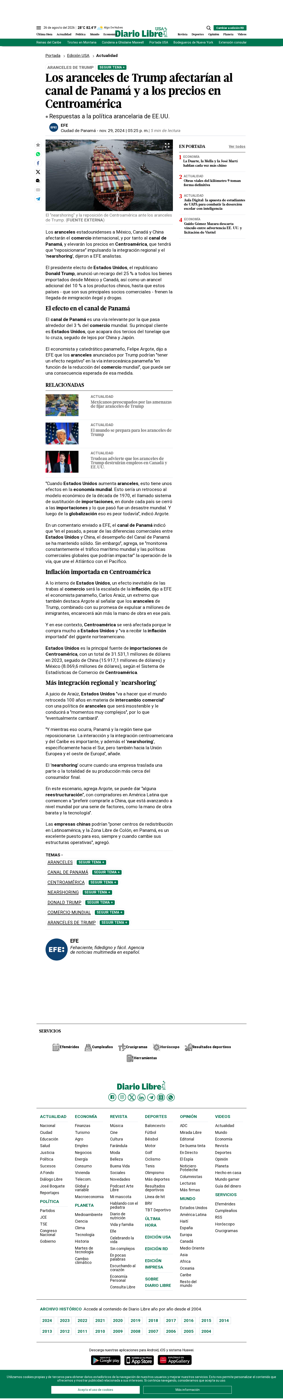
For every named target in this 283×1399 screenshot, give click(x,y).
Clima (80, 1228)
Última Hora (44, 34)
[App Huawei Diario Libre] (175, 1360)
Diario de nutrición (117, 1216)
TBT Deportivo (158, 1210)
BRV (148, 1203)
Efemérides (225, 1204)
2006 (171, 1331)
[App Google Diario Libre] (105, 1360)
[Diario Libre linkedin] (141, 1097)
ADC (183, 1125)
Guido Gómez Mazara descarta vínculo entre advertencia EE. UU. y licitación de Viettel (213, 228)
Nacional (47, 1125)
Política (81, 34)
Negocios (83, 1152)
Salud (45, 1146)
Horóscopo (225, 1224)
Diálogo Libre (51, 1179)
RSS (218, 1217)
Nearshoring (63, 892)
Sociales (117, 1173)
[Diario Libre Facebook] (112, 1097)
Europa (186, 1235)
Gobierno (48, 1241)
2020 (118, 1320)
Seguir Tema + (112, 67)
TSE (43, 1224)
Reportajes (49, 1193)
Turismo (82, 1132)
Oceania (187, 1268)
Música (116, 1125)
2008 (135, 1331)
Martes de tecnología (84, 1250)
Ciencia (81, 1221)
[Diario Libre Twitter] (132, 1097)
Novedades (120, 1179)
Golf (148, 1152)
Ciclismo (152, 1159)
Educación (49, 1139)
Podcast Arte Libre (122, 1188)
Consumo (83, 1166)
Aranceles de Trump (72, 922)
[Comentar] (38, 181)
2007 (153, 1331)
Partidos (47, 1210)
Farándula (118, 1146)
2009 (118, 1331)
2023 (65, 1320)
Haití (184, 1221)
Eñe (113, 1231)
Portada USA (158, 42)
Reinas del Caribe (48, 42)
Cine (114, 1132)
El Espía (186, 1159)
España (186, 1228)
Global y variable (82, 1188)
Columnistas (191, 1176)
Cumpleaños (226, 1210)
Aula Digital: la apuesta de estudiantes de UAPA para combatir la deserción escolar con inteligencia (214, 205)
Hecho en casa (228, 1173)
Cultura (116, 1139)
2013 (47, 1331)
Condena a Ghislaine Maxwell (123, 42)
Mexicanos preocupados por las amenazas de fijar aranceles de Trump (131, 404)
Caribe (185, 1275)
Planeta (228, 34)
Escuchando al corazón (123, 1268)
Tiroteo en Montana (81, 42)
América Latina (193, 1214)
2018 (153, 1320)
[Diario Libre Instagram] (122, 1097)
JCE (43, 1217)
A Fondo (47, 1173)
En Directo (189, 1152)
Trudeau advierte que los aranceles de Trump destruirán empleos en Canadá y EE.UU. (129, 463)
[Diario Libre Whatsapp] (171, 1097)
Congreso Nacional (48, 1233)
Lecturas (188, 1183)
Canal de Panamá (68, 872)
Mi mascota (120, 1197)
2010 (100, 1331)
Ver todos (237, 146)
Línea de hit (155, 1197)
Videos (242, 34)
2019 (135, 1320)
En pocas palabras (118, 1257)
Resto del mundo (188, 1284)
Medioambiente (89, 1214)
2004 (206, 1331)
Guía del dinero (228, 1186)
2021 (100, 1320)
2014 (224, 1320)
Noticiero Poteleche (189, 1168)
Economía (110, 34)
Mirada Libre (191, 1132)
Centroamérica (66, 882)
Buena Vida (120, 1166)
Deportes (198, 34)
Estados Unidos (193, 1208)
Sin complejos (122, 1248)
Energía (81, 1159)
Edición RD (156, 1248)
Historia (82, 1241)
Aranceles (60, 862)
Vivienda (82, 1173)
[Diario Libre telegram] (151, 1097)
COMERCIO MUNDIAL (69, 912)
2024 (47, 1320)
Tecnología (84, 1235)
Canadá (186, 1241)
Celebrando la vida (122, 1240)
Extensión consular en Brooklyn (242, 42)
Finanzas (82, 1125)
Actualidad (64, 34)
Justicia (47, 1152)
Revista (182, 34)
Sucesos (48, 1166)
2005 (188, 1331)
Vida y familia (122, 1224)
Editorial (187, 1139)
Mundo (94, 34)
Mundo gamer (227, 1179)
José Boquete (52, 1186)
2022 (82, 1320)
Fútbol (150, 1132)
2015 (206, 1320)
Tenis (150, 1166)
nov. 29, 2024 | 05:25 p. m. (124, 130)
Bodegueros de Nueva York (193, 42)
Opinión (213, 34)
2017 (171, 1320)
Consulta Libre (122, 1287)
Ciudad (46, 1132)
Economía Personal (118, 1278)
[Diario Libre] (141, 32)
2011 (82, 1331)
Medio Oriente (192, 1248)
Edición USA (78, 55)
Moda (115, 1152)
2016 (188, 1320)
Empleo (81, 1146)
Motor (150, 1146)
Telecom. (83, 1179)
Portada (52, 55)
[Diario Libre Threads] (161, 1097)
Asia (184, 1255)
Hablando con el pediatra (124, 1205)
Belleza (116, 1159)
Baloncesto (155, 1125)
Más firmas (190, 1190)
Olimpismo (154, 1173)
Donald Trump (64, 902)
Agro (79, 1139)
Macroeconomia (89, 1197)
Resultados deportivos (155, 1188)
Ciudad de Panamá (78, 130)
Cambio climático (83, 1261)
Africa (185, 1261)
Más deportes (157, 1179)
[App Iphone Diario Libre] (139, 1360)
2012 (65, 1331)
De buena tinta (192, 1146)
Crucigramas (226, 1231)
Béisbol (151, 1139)
